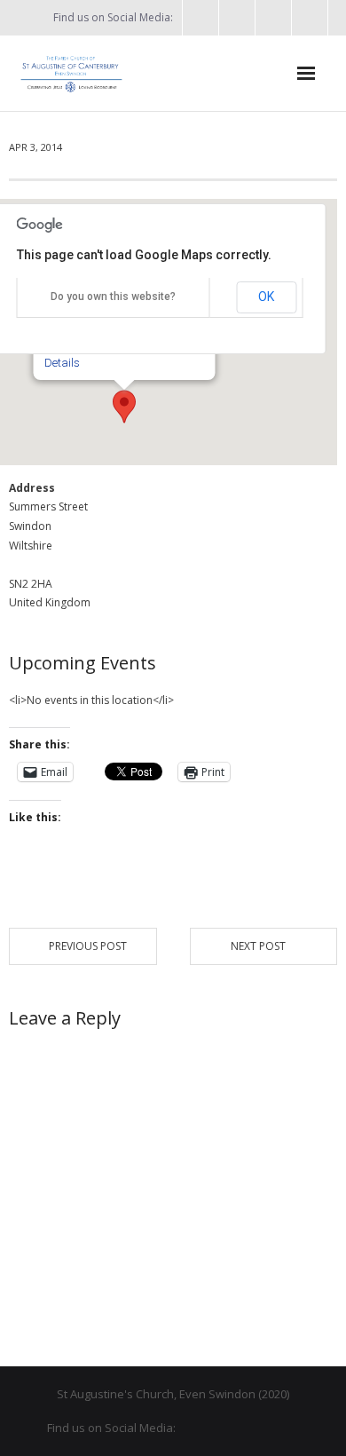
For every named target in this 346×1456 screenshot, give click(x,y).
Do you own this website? (113, 296)
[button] (124, 406)
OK (266, 296)
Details (62, 362)
